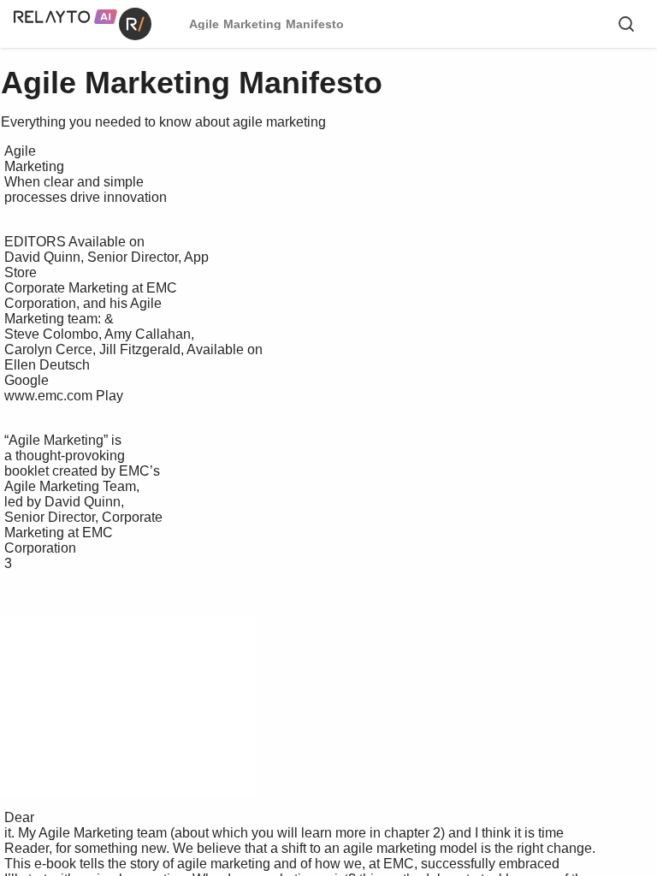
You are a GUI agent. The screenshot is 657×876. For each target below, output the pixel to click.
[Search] (626, 24)
